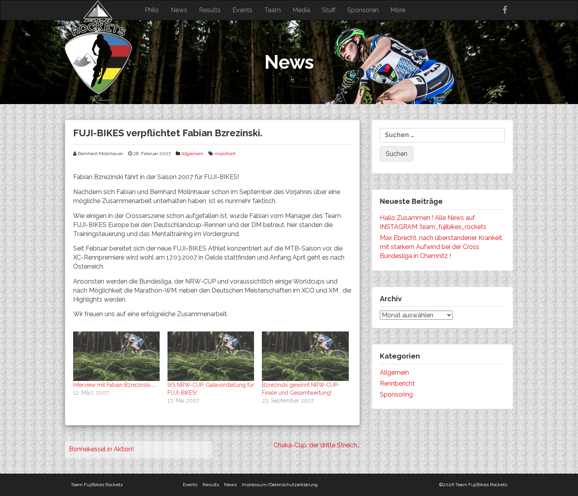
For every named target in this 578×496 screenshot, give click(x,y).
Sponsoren (363, 10)
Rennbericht (397, 383)
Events (242, 10)
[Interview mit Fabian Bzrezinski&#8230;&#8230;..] (116, 356)
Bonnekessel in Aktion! (101, 449)
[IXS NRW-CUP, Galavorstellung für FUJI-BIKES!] (211, 356)
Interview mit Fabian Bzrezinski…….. (115, 385)
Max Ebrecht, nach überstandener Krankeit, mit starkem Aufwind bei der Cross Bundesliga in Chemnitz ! (441, 247)
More (397, 10)
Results (210, 10)
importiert (225, 153)
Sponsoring (396, 394)
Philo (152, 10)
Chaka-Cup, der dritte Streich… (317, 445)
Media (301, 10)
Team (272, 10)
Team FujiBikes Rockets (97, 484)
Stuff (328, 10)
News (179, 10)
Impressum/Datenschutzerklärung (280, 484)
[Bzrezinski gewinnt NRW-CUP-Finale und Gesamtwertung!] (305, 356)
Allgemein (192, 153)
